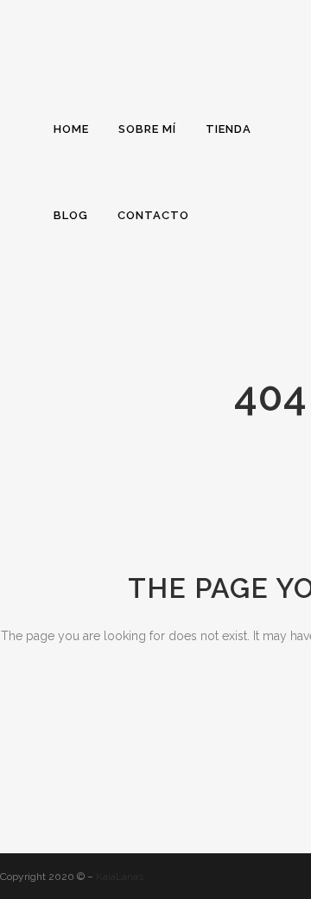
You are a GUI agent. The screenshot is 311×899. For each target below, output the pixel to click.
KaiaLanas (119, 877)
